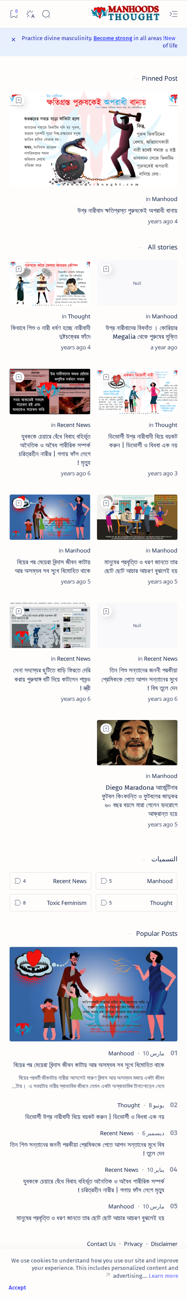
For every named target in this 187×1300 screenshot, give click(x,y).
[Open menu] (173, 14)
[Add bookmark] (18, 100)
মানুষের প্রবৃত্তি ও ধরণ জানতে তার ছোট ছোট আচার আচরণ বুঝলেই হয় (90, 1218)
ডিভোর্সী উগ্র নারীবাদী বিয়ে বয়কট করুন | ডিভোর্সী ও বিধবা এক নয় (94, 1117)
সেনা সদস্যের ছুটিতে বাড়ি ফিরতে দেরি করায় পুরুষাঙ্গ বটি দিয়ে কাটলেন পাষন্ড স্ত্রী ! (51, 679)
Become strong (113, 38)
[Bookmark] (13, 14)
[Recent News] (73, 424)
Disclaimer (164, 1244)
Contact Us (101, 1244)
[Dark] (29, 14)
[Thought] (79, 316)
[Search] (45, 14)
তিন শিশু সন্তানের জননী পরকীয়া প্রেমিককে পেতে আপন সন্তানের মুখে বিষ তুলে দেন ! (139, 679)
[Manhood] (164, 199)
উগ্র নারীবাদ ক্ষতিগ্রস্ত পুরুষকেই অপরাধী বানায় (127, 211)
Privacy (133, 1244)
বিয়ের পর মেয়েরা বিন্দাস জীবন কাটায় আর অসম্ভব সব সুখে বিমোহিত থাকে (88, 1065)
